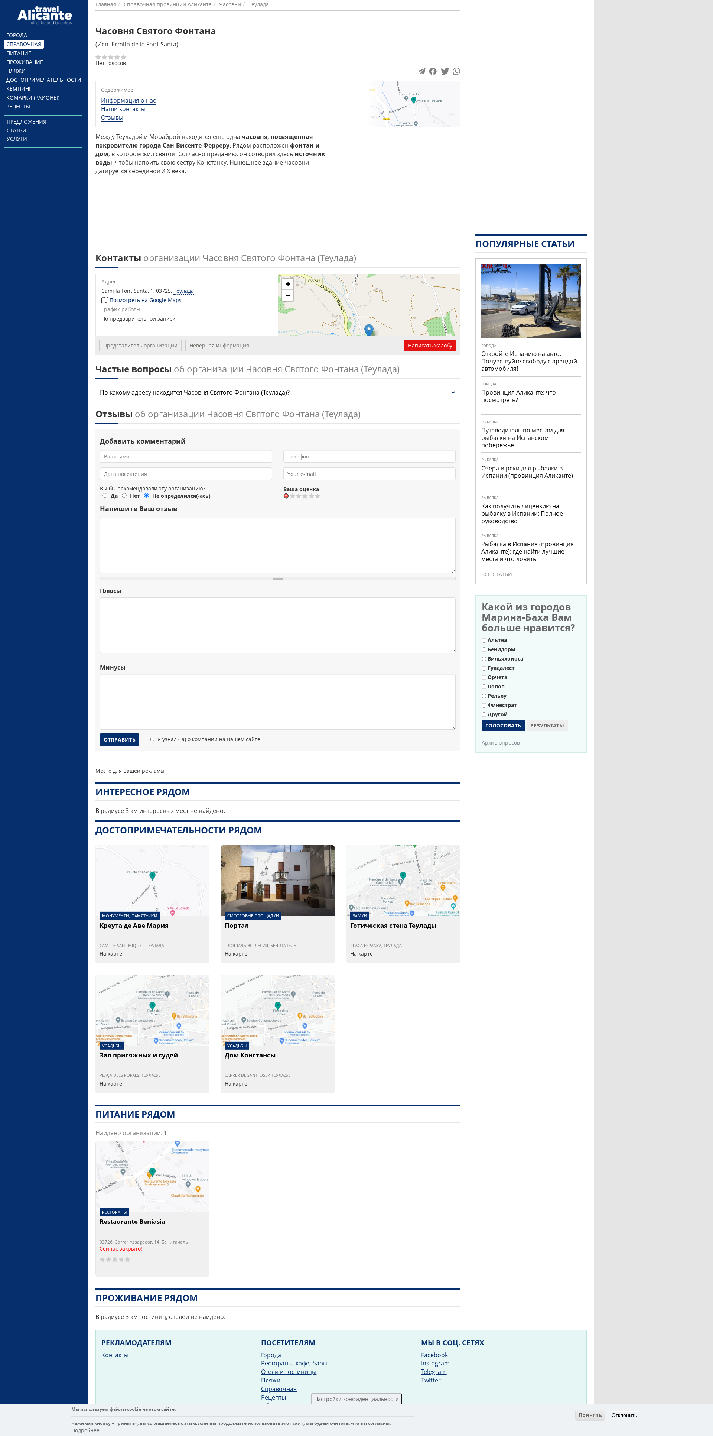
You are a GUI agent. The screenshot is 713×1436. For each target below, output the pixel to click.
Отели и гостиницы (288, 1372)
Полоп (496, 686)
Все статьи (496, 574)
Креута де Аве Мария (134, 926)
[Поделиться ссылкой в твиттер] (444, 73)
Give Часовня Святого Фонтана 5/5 (318, 496)
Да (114, 495)
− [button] (288, 295)
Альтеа (497, 640)
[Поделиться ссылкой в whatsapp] (456, 73)
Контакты (114, 1355)
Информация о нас (128, 100)
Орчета (497, 677)
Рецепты (18, 106)
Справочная (23, 44)
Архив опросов (501, 742)
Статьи (16, 130)
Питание (18, 52)
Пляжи (16, 70)
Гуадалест (501, 667)
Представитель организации (140, 345)
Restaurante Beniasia (132, 1222)
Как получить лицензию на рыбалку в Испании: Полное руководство (522, 513)
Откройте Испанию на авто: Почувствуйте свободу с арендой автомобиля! (529, 361)
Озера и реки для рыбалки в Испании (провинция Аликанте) (527, 472)
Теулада (183, 290)
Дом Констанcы (250, 1055)
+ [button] (288, 284)
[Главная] (46, 14)
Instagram (435, 1363)
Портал (237, 926)
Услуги (17, 138)
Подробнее (85, 1430)
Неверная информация (219, 345)
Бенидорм (501, 649)
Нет (135, 495)
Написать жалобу (430, 345)
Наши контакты (123, 109)
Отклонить (624, 1415)
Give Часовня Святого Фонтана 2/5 (299, 496)
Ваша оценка (301, 489)
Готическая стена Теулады (393, 926)
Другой (498, 714)
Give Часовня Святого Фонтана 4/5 (312, 496)
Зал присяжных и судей (139, 1055)
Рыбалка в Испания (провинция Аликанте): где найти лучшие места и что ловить (527, 551)
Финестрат (502, 705)
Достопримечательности (43, 79)
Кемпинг (19, 88)
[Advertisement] (397, 185)
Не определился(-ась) (181, 495)
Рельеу (497, 695)
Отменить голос (286, 496)
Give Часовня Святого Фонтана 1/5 (293, 496)
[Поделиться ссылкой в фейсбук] (432, 73)
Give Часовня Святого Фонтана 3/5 (305, 496)
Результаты (547, 725)
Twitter (431, 1380)
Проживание (24, 61)
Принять (590, 1415)
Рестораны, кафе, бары (294, 1363)
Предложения (26, 121)
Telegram (434, 1372)
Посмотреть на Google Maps (146, 300)
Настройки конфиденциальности (356, 1399)
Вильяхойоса (505, 658)
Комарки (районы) (32, 97)
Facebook (434, 1355)
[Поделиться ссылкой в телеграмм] (421, 73)
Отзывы (112, 117)
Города (16, 35)
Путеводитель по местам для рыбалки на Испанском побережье (522, 437)
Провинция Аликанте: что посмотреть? (518, 396)
